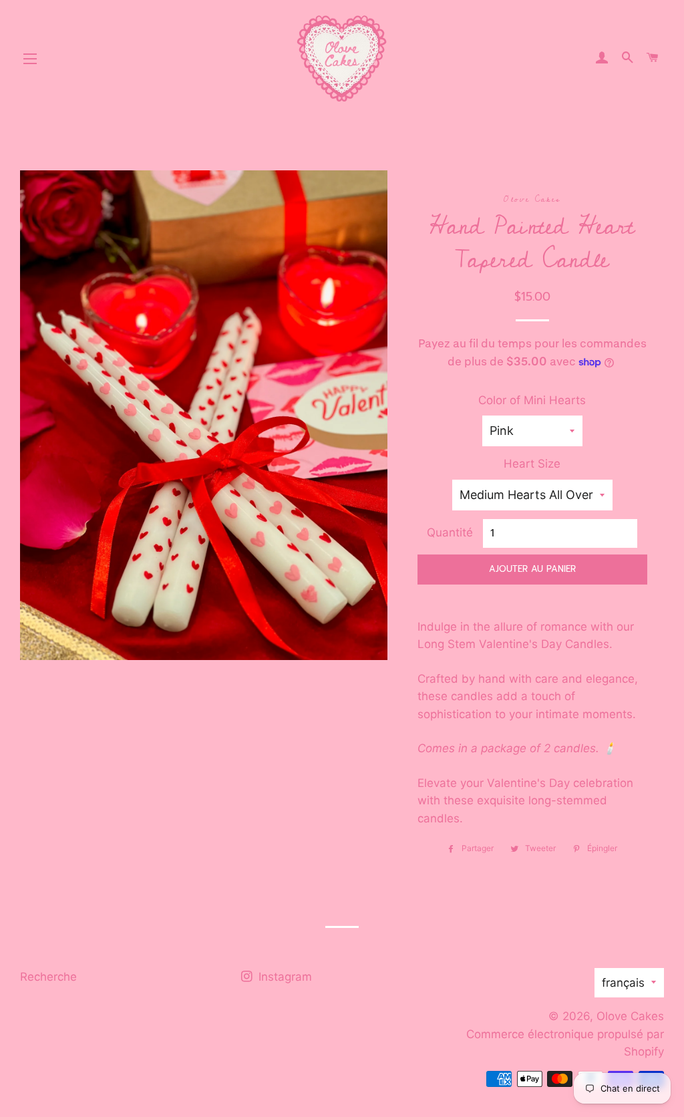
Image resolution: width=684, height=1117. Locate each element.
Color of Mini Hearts (532, 400)
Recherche (48, 976)
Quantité (450, 532)
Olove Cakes (630, 1016)
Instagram (283, 976)
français (623, 982)
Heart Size (532, 463)
